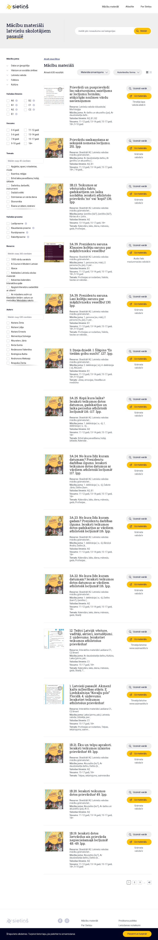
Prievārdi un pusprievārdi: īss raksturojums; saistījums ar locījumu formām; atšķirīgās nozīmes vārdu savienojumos (91, 94)
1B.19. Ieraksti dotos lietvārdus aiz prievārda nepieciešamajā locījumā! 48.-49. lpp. (89, 838)
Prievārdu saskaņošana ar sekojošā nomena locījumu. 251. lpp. (90, 143)
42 (149, 882)
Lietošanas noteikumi (129, 925)
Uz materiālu (140, 96)
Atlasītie (130, 6)
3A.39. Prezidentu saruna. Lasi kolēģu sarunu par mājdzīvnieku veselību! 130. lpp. (90, 300)
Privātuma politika (128, 920)
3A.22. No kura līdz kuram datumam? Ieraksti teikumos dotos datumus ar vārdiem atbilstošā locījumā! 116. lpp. (92, 581)
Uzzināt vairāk (140, 88)
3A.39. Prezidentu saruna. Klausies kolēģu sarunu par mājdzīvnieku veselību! (90, 247)
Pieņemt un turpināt (137, 934)
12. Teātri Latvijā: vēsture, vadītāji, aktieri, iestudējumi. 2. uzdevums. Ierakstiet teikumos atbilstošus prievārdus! (91, 637)
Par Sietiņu (146, 6)
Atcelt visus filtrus (52, 59)
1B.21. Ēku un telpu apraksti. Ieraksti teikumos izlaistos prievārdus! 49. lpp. (91, 748)
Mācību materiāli (110, 6)
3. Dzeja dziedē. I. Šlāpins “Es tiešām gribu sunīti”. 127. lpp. (91, 351)
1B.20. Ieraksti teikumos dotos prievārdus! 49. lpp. (88, 792)
